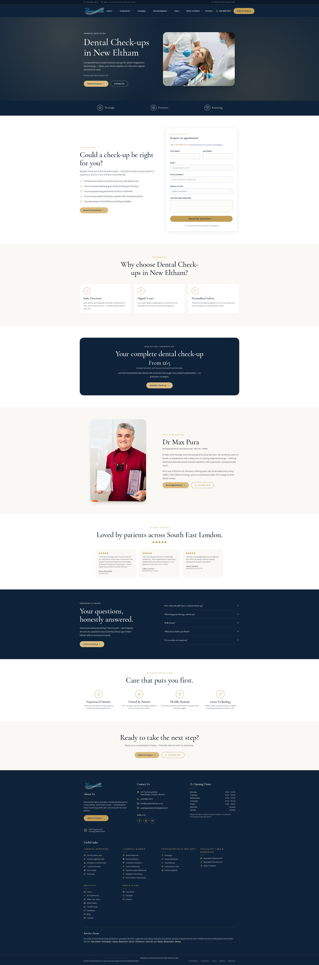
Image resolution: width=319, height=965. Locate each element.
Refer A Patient (193, 11)
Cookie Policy (205, 961)
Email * (173, 163)
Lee (155, 941)
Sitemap (222, 961)
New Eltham (96, 941)
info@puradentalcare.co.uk (152, 803)
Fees (176, 11)
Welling (178, 941)
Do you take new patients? (175, 640)
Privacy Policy (193, 961)
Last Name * (208, 151)
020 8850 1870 (182, 144)
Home (109, 11)
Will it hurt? (169, 622)
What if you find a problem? (176, 631)
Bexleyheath (169, 941)
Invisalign (142, 11)
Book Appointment (174, 485)
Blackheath (123, 941)
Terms (214, 961)
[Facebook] (139, 820)
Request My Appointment (200, 219)
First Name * (175, 151)
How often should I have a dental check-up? (183, 605)
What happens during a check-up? (179, 614)
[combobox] (201, 191)
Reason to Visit (176, 186)
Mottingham (106, 941)
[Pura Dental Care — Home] (94, 11)
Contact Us (119, 83)
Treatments (125, 11)
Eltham (131, 941)
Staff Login (231, 961)
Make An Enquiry (244, 11)
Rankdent (135, 961)
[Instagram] (145, 820)
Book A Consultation (92, 210)
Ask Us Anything (90, 644)
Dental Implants (160, 11)
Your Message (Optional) (180, 198)
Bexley (160, 941)
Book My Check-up (158, 385)
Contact (208, 11)
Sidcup (115, 941)
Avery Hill (149, 941)
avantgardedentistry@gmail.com (154, 808)
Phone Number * (177, 174)
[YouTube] (152, 820)
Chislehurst (140, 941)
